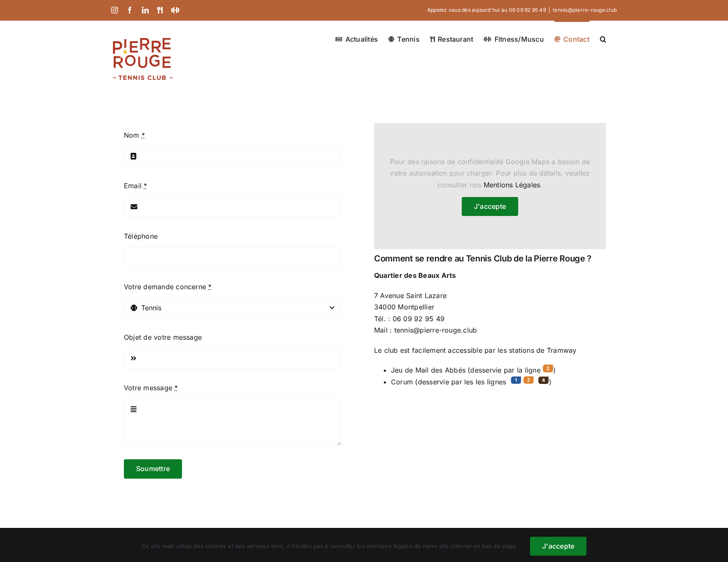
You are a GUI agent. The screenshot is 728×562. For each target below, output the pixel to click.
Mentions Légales (512, 185)
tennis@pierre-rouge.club (585, 10)
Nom (134, 135)
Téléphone (141, 236)
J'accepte (490, 206)
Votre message (151, 388)
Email (135, 185)
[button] (603, 38)
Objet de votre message (163, 337)
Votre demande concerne (168, 286)
